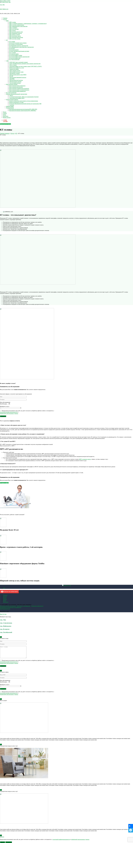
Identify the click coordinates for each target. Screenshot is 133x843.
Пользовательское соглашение (8, 606)
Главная (5, 595)
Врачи (4, 598)
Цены (4, 600)
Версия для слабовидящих (11, 591)
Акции (5, 599)
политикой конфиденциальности (8, 412)
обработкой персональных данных (9, 413)
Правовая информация (37, 606)
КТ (16, 133)
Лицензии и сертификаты (23, 606)
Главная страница (4, 133)
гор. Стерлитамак (6, 623)
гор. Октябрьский (6, 632)
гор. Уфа (2, 4)
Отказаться (8, 842)
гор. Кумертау (5, 629)
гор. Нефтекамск (5, 626)
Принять (2, 842)
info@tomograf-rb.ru (5, 608)
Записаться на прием (5, 124)
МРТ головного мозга (85, 459)
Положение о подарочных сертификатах (10, 607)
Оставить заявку (4, 483)
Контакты (5, 602)
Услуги (12, 133)
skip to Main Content (5, 0)
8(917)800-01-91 (4, 9)
